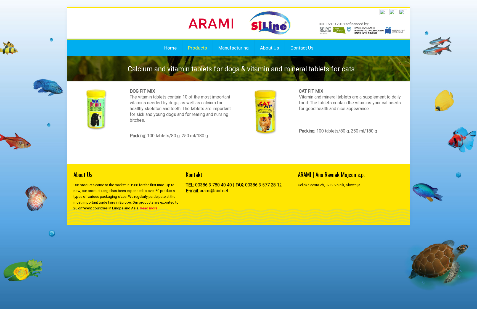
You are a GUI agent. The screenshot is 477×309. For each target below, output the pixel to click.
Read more (148, 208)
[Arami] (239, 23)
